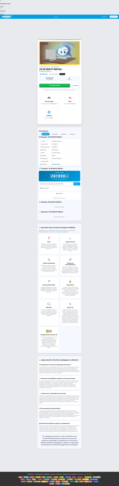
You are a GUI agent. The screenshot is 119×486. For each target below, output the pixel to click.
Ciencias (32, 477)
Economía (29, 481)
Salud (34, 479)
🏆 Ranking (75, 85)
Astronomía (69, 479)
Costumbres (85, 479)
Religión (52, 483)
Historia (55, 477)
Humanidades (64, 481)
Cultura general (94, 479)
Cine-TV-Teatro (77, 479)
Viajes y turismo (65, 483)
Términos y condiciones (35, 474)
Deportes (38, 477)
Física (43, 477)
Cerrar (2, 6)
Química (28, 479)
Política (96, 481)
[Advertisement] (59, 28)
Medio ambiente (96, 477)
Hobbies (57, 481)
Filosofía (52, 481)
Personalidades (88, 481)
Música (22, 479)
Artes (20, 477)
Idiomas (61, 477)
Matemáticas (88, 477)
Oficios (81, 481)
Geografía (49, 477)
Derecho (23, 481)
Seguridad (39, 479)
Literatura (80, 477)
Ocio (76, 481)
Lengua (74, 477)
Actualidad (53, 479)
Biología (26, 477)
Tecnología (46, 479)
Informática (67, 477)
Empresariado (37, 481)
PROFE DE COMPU (45, 71)
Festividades (45, 481)
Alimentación (61, 479)
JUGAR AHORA (55, 85)
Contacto (59, 474)
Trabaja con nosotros (70, 474)
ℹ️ (45, 134)
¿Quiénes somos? (50, 474)
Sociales (58, 483)
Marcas (71, 481)
